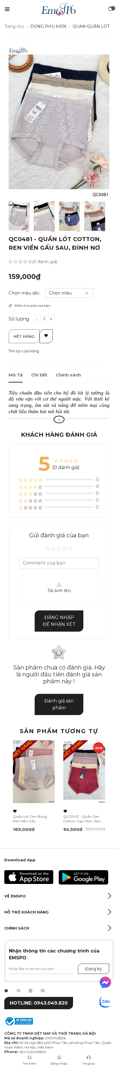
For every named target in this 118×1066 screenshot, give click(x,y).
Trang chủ (14, 26)
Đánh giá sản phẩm (59, 704)
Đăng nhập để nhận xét (59, 621)
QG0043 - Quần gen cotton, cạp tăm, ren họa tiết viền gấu (82, 818)
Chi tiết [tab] (39, 375)
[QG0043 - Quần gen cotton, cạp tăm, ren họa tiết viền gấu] (84, 771)
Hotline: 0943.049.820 (39, 1003)
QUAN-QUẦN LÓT (91, 26)
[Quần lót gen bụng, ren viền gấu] (34, 771)
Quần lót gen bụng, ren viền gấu (30, 818)
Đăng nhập (59, 1063)
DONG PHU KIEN (48, 26)
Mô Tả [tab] (16, 375)
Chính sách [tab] (68, 375)
